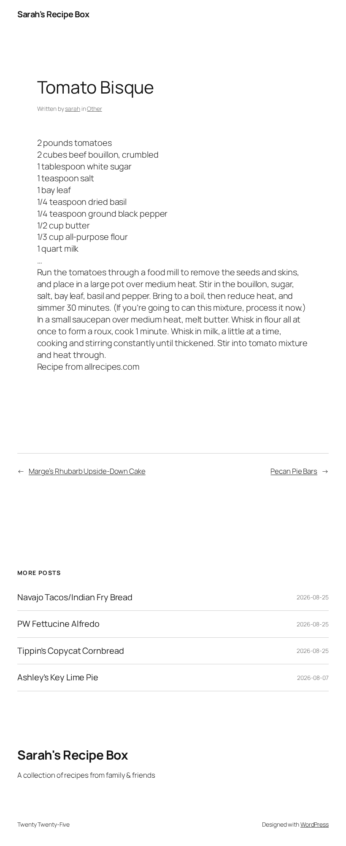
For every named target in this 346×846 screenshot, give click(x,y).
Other (94, 109)
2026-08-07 (313, 678)
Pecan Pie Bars (293, 471)
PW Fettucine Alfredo (58, 623)
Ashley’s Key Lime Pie (57, 677)
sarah (72, 109)
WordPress (314, 824)
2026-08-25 (313, 597)
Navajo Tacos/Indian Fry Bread (74, 597)
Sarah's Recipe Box (53, 14)
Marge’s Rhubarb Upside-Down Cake (87, 471)
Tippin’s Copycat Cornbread (70, 650)
